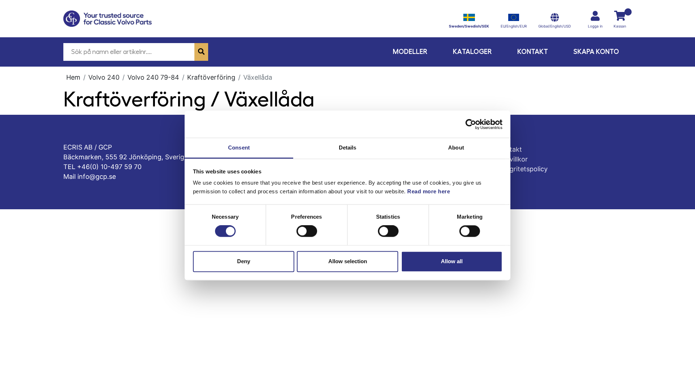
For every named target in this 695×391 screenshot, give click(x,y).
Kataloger (472, 51)
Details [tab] (348, 147)
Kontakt (532, 51)
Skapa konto (596, 51)
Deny (243, 261)
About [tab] (456, 147)
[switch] (306, 231)
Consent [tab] (239, 147)
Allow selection (347, 261)
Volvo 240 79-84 (153, 77)
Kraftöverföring (211, 77)
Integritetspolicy (523, 169)
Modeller (410, 51)
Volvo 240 (103, 77)
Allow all (452, 261)
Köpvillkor (513, 159)
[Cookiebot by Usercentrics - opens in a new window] (470, 124)
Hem (73, 77)
